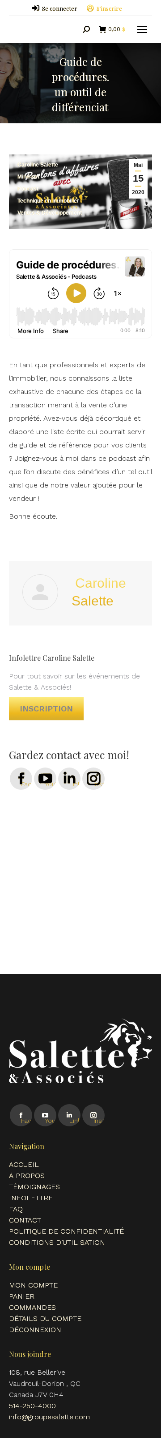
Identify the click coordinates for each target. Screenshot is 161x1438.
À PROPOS (27, 1175)
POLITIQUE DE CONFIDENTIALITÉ (66, 1231)
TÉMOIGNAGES (34, 1186)
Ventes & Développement (49, 213)
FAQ (16, 1209)
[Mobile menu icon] (142, 29)
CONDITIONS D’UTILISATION (57, 1242)
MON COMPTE (33, 1285)
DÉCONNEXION (35, 1329)
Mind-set (28, 177)
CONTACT (25, 1220)
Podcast (27, 189)
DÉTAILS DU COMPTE (45, 1318)
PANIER (21, 1296)
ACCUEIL (24, 1164)
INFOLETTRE (31, 1198)
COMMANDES (32, 1307)
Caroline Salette (37, 165)
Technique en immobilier (48, 201)
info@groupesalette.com (49, 1417)
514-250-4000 (32, 1405)
